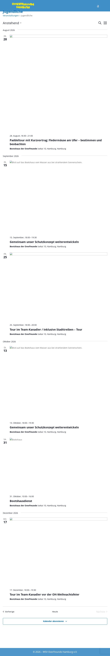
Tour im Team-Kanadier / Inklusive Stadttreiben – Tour (46, 329)
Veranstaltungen (11, 15)
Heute (55, 611)
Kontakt (18, 644)
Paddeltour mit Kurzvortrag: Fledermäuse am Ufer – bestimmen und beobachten (56, 142)
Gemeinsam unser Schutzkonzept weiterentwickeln (44, 242)
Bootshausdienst (21, 501)
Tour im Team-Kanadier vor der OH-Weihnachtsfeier (44, 594)
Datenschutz (53, 644)
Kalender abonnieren (53, 621)
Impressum (89, 644)
